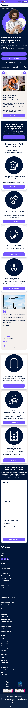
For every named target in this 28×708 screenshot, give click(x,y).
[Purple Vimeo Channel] (8, 559)
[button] (25, 5)
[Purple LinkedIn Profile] (2, 559)
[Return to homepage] (5, 5)
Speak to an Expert (14, 539)
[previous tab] (3, 72)
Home (2, 8)
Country (5, 514)
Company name (7, 495)
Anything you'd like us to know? (10, 526)
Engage (5, 47)
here (14, 704)
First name (5, 482)
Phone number (6, 507)
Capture (24, 45)
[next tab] (24, 72)
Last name (5, 488)
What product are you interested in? (11, 520)
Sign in (25, 1)
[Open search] (19, 2)
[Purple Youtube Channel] (5, 559)
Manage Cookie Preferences (14, 706)
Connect (19, 45)
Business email (6, 501)
